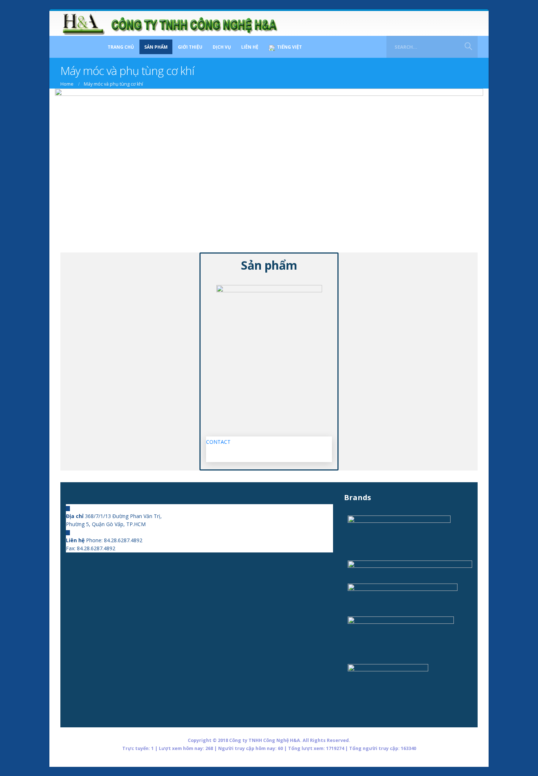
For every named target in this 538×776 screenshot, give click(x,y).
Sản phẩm (156, 47)
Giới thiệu (190, 47)
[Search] (468, 47)
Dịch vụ (222, 47)
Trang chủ (121, 47)
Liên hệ (249, 47)
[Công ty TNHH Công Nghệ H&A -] (170, 23)
